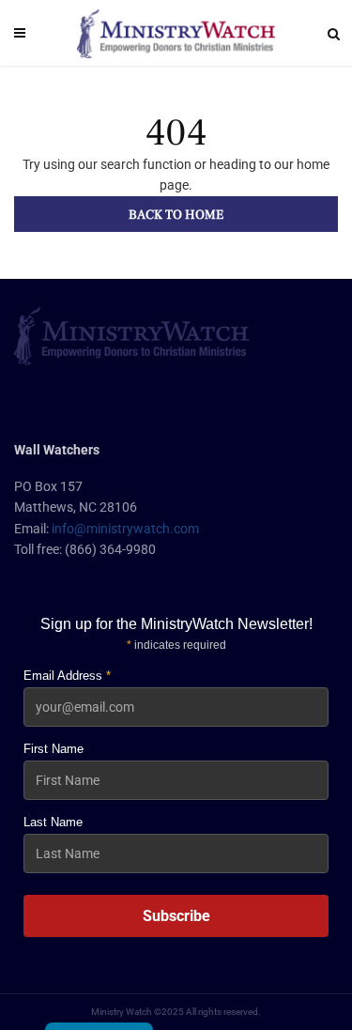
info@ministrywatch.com (125, 528)
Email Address (67, 676)
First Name (53, 749)
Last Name (53, 822)
